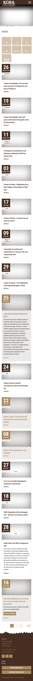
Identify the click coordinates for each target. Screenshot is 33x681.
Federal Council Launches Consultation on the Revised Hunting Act (16, 385)
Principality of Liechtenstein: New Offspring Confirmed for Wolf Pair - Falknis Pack (15, 153)
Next (28, 626)
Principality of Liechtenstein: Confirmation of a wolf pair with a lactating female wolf (16, 252)
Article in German (9, 613)
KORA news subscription (16, 672)
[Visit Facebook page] (7, 656)
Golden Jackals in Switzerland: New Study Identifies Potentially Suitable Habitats (15, 419)
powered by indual (19, 677)
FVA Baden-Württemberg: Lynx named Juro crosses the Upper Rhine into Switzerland (16, 601)
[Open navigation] (29, 2)
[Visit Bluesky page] (3, 656)
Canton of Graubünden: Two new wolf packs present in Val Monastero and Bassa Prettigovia (16, 86)
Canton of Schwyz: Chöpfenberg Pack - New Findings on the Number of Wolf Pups (16, 187)
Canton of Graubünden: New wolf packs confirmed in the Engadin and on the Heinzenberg (16, 119)
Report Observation (16, 668)
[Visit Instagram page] (10, 656)
